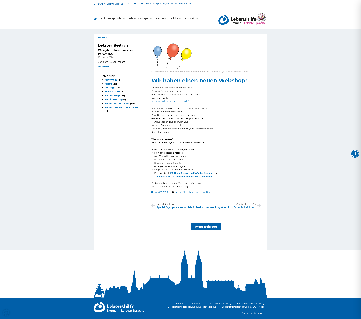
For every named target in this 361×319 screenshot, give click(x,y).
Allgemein (111, 79)
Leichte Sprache (111, 18)
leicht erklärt (112, 91)
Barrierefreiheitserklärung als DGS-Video (243, 306)
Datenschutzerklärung (219, 303)
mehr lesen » (104, 67)
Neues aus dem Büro (117, 103)
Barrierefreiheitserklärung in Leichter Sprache (192, 306)
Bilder (174, 18)
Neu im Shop (112, 95)
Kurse (160, 18)
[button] (6, 313)
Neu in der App (114, 99)
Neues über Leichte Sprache (121, 107)
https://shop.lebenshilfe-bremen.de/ (170, 101)
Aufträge (110, 87)
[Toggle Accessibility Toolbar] (355, 153)
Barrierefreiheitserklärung (250, 303)
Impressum (196, 303)
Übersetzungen (139, 18)
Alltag (108, 83)
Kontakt (190, 18)
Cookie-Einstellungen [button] (253, 313)
